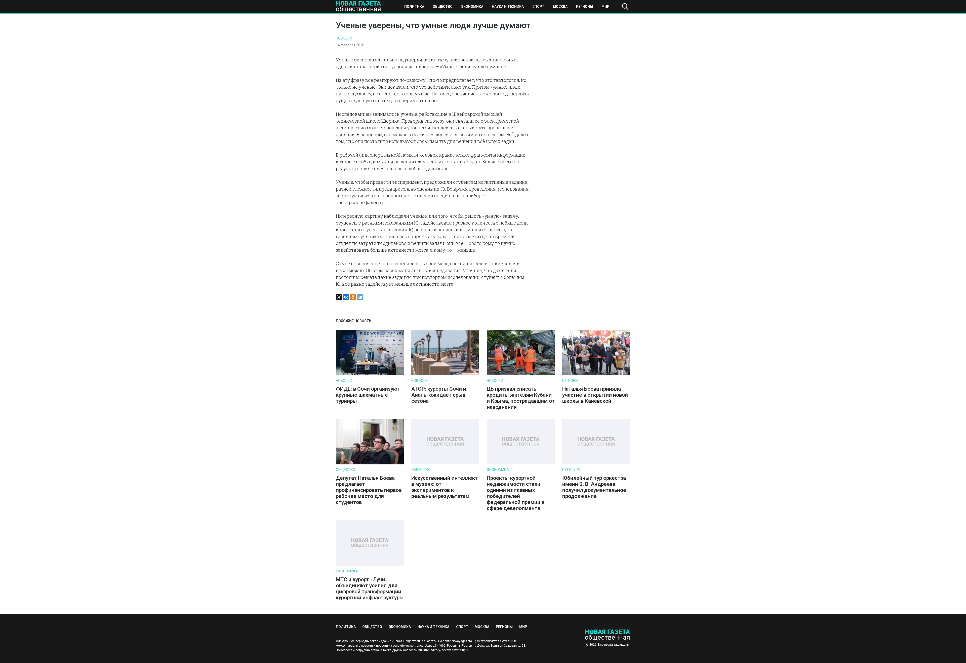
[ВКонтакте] (346, 297)
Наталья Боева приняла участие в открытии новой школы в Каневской (595, 395)
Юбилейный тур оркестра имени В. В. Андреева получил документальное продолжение (594, 487)
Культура (571, 470)
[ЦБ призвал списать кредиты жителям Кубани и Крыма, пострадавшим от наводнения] (521, 374)
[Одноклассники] (353, 297)
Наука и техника (508, 7)
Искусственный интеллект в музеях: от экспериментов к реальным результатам (444, 487)
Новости (344, 38)
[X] (339, 297)
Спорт (538, 7)
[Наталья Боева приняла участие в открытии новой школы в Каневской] (596, 374)
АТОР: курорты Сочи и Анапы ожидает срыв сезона (438, 395)
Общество (443, 7)
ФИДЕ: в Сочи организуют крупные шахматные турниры (368, 395)
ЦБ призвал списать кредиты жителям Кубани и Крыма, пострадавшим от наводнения (521, 398)
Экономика (472, 7)
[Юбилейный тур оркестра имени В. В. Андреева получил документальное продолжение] (596, 463)
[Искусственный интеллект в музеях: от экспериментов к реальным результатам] (445, 463)
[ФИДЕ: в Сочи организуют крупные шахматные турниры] (370, 374)
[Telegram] (360, 297)
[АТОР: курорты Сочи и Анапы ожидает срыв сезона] (445, 374)
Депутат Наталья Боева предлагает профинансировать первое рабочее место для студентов (369, 490)
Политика (414, 7)
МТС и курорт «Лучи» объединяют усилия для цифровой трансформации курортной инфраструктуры (370, 588)
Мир (605, 7)
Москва (560, 7)
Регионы (584, 7)
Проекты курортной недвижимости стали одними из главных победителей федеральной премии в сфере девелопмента (515, 493)
